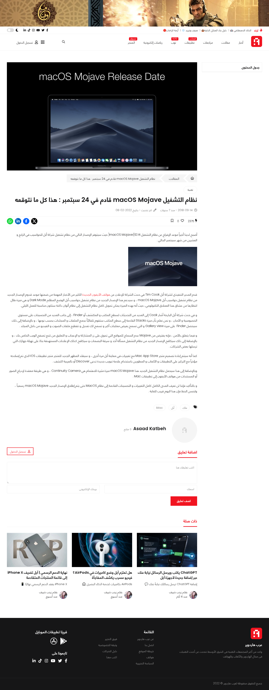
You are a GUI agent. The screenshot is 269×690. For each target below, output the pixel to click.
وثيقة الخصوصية (107, 645)
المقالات (174, 179)
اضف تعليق (184, 501)
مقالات (226, 42)
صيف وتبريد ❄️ (190, 30)
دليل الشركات (110, 651)
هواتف (150, 657)
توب (173, 42)
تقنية (190, 190)
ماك (185, 408)
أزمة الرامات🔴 (170, 30)
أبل (172, 408)
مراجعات (208, 42)
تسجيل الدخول (25, 42)
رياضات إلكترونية (153, 42)
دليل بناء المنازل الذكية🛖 (214, 30)
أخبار (241, 42)
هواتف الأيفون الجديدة (96, 294)
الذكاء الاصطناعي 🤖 (240, 30)
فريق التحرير (111, 639)
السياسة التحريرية (145, 663)
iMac (159, 408)
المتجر (131, 42)
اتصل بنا (149, 645)
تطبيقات (190, 42)
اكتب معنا (111, 657)
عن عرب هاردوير (145, 639)
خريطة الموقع (146, 651)
